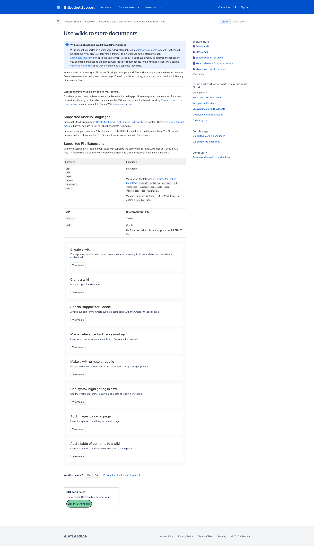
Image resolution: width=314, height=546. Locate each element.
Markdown (109, 122)
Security (222, 536)
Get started (106, 7)
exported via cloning (81, 65)
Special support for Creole (209, 57)
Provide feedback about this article (122, 475)
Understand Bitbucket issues (207, 114)
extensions (158, 179)
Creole (99, 122)
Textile (144, 122)
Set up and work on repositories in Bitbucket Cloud (219, 85)
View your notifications (204, 103)
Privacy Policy (185, 536)
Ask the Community (79, 503)
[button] (58, 7)
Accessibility (166, 536)
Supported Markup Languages (208, 135)
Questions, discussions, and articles (211, 157)
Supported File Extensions (206, 141)
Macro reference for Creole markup (214, 63)
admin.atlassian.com (146, 49)
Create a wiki (202, 46)
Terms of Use (205, 536)
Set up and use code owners (207, 97)
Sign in (244, 7)
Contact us (224, 7)
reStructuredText (126, 122)
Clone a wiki (202, 51)
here (122, 104)
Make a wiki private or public (211, 69)
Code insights (199, 120)
